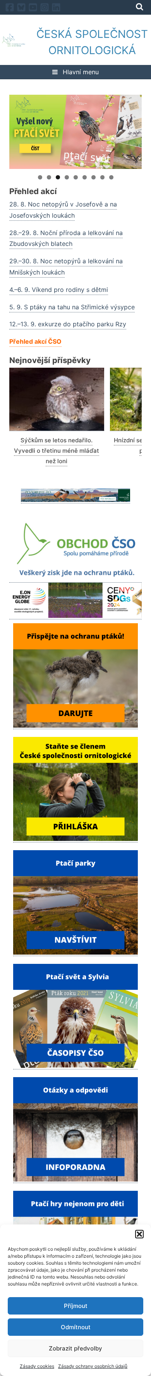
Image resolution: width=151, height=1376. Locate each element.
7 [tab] (93, 177)
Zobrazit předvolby (75, 1348)
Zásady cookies (37, 1366)
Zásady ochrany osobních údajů (92, 1366)
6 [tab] (84, 177)
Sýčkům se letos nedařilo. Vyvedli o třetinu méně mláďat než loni (56, 451)
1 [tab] (40, 177)
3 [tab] (58, 177)
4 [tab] (67, 177)
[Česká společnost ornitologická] (13, 41)
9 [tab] (111, 177)
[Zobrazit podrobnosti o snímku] (75, 132)
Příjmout (76, 1306)
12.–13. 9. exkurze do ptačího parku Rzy (67, 324)
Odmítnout (76, 1327)
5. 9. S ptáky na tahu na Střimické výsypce (72, 307)
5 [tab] (76, 177)
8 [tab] (102, 177)
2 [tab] (49, 177)
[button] (139, 1234)
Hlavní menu (80, 72)
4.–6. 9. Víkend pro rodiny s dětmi (58, 289)
